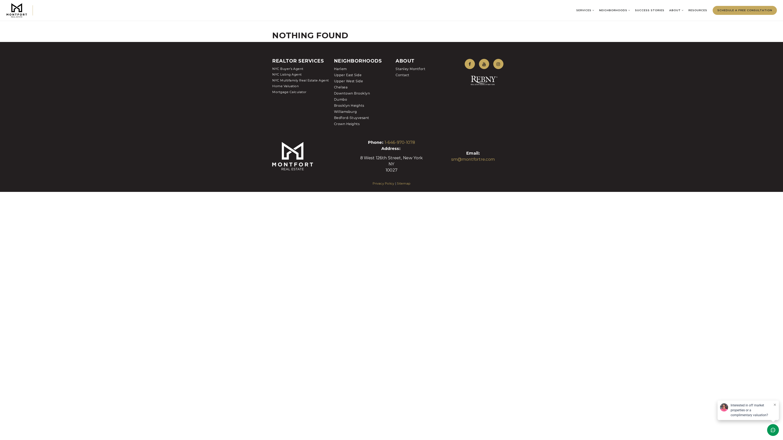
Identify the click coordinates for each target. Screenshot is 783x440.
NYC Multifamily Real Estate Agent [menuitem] (300, 80)
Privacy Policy (383, 183)
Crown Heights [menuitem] (347, 124)
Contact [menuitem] (402, 75)
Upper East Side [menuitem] (348, 75)
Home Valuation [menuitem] (285, 86)
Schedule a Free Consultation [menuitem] (744, 10)
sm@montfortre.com (473, 159)
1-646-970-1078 (400, 142)
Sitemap (403, 183)
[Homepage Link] (17, 10)
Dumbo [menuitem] (340, 99)
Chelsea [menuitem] (341, 87)
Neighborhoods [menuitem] (613, 10)
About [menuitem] (675, 10)
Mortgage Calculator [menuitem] (289, 92)
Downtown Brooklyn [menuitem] (352, 93)
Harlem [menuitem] (340, 69)
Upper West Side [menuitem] (348, 81)
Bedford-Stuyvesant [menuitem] (351, 118)
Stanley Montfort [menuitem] (410, 69)
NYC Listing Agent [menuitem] (287, 74)
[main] (391, 21)
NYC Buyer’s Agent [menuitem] (287, 69)
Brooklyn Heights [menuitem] (349, 106)
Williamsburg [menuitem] (345, 112)
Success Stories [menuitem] (649, 10)
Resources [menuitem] (697, 10)
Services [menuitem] (584, 10)
